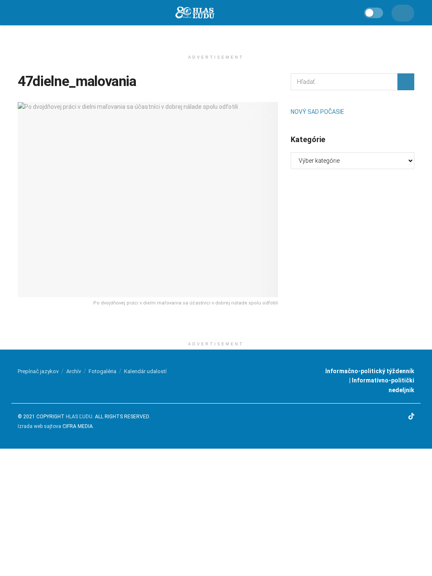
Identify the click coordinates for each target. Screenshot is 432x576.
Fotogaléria (102, 371)
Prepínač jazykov (38, 371)
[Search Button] (405, 81)
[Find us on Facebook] (379, 417)
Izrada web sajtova (39, 426)
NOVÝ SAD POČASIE (317, 111)
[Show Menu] (21, 12)
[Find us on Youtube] (400, 417)
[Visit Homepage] (194, 13)
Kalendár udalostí (145, 371)
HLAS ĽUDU (79, 417)
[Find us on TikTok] (411, 417)
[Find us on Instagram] (389, 417)
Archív (73, 371)
